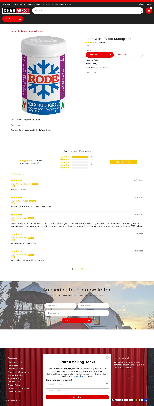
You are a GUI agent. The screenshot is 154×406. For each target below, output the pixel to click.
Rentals (22, 5)
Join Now (77, 397)
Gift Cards (6, 5)
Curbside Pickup (15, 365)
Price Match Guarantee (18, 372)
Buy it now (122, 54)
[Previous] (88, 72)
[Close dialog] (107, 357)
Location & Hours (15, 368)
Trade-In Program (33, 5)
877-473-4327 (126, 367)
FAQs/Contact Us (15, 362)
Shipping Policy (14, 378)
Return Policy (14, 381)
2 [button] (75, 269)
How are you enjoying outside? (59, 380)
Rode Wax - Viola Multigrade (30, 31)
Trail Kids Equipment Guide (61, 5)
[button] (91, 42)
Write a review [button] (123, 162)
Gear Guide (46, 5)
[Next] (95, 72)
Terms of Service (15, 375)
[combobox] (76, 384)
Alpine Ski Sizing (15, 391)
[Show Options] (107, 384)
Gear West (16, 400)
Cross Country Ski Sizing (18, 388)
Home (13, 31)
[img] (16, 180)
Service (15, 5)
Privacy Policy (14, 385)
